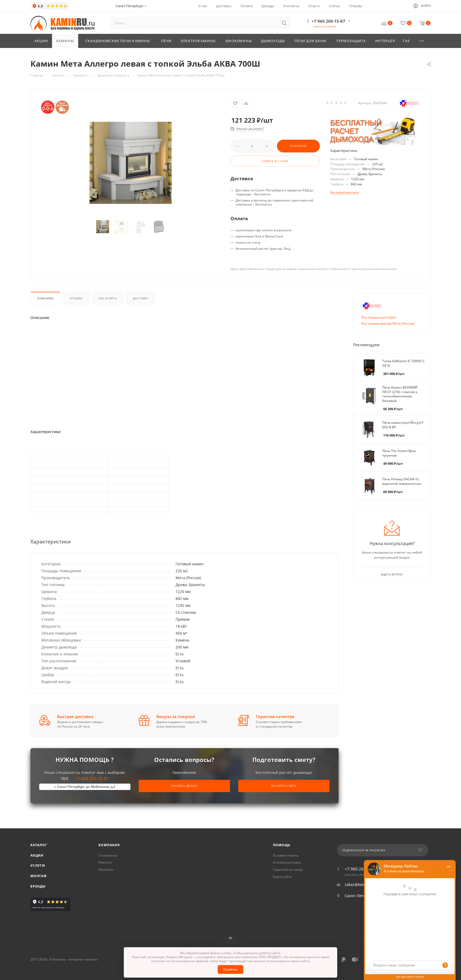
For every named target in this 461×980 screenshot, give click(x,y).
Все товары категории (378, 317)
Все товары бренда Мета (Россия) (388, 323)
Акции (36, 855)
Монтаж (38, 876)
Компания (109, 845)
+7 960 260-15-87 (328, 21)
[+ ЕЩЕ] (422, 41)
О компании (108, 855)
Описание (45, 298)
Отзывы (76, 298)
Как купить (108, 298)
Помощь (282, 845)
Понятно (230, 969)
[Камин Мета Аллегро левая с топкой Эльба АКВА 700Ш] (130, 162)
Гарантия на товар (288, 869)
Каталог (38, 845)
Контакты (105, 869)
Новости (105, 862)
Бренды (38, 886)
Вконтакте (230, 938)
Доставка (140, 298)
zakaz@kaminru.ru (361, 884)
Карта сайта (282, 876)
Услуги (37, 865)
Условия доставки (287, 862)
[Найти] (284, 23)
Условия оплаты (285, 855)
